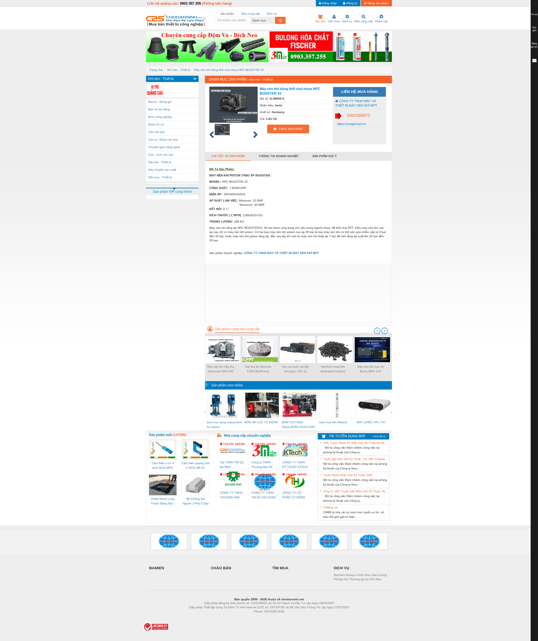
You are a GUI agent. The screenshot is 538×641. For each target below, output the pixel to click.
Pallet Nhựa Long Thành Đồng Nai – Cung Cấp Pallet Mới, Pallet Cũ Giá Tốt (163, 501)
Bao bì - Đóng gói (159, 101)
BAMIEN (156, 568)
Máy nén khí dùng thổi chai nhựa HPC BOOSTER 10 (229, 70)
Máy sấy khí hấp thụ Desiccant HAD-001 (220, 369)
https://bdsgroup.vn (263, 617)
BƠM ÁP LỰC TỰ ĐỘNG (261, 422)
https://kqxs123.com (289, 617)
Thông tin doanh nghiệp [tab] (278, 156)
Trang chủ (156, 70)
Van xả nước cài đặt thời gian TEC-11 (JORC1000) (295, 369)
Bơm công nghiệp (160, 117)
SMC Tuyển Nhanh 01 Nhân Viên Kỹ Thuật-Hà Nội (354, 442)
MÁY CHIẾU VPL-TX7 (371, 422)
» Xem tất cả (378, 436)
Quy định (534, 29)
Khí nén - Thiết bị (178, 70)
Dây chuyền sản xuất (162, 169)
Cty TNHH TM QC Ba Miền (232, 465)
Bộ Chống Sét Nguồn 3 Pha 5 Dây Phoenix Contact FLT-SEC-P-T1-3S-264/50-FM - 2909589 (196, 501)
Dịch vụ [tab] (272, 13)
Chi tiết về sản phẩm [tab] (228, 156)
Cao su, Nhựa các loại (163, 139)
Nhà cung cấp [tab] (250, 13)
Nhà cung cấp (363, 21)
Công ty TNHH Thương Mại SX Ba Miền (261, 465)
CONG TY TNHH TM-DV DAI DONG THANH (263, 495)
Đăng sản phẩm (378, 3)
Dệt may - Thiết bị (160, 177)
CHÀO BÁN (221, 568)
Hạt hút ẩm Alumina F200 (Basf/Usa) (258, 369)
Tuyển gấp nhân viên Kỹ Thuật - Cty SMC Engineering (355, 459)
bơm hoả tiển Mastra (333, 422)
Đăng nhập (329, 3)
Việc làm (320, 21)
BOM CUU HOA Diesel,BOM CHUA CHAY (298, 425)
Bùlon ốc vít (156, 124)
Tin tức (534, 14)
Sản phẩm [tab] (227, 13)
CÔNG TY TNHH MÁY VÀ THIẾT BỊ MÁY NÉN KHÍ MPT (356, 103)
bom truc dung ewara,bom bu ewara (224, 425)
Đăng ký (351, 3)
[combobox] (274, 20)
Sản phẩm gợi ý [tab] (324, 156)
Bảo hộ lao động (159, 109)
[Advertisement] (298, 292)
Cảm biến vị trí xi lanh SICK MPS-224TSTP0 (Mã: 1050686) (163, 465)
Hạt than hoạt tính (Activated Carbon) (332, 369)
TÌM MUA (280, 568)
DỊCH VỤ (341, 568)
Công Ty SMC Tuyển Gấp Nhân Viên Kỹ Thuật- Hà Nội (355, 491)
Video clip (381, 21)
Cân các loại (156, 132)
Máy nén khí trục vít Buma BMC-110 (370, 369)
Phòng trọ (241, 617)
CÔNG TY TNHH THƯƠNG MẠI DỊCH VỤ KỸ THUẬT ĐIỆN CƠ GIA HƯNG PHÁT (231, 495)
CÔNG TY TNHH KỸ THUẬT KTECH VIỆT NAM (295, 465)
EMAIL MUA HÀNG (289, 128)
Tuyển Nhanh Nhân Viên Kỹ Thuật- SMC (348, 475)
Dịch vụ (347, 21)
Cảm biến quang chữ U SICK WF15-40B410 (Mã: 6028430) (196, 465)
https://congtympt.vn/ (351, 124)
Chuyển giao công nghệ (164, 147)
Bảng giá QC (534, 45)
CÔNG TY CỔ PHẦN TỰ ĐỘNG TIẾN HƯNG (293, 495)
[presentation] (377, 331)
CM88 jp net (330, 507)
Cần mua (334, 21)
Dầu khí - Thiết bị (159, 162)
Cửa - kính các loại (160, 154)
